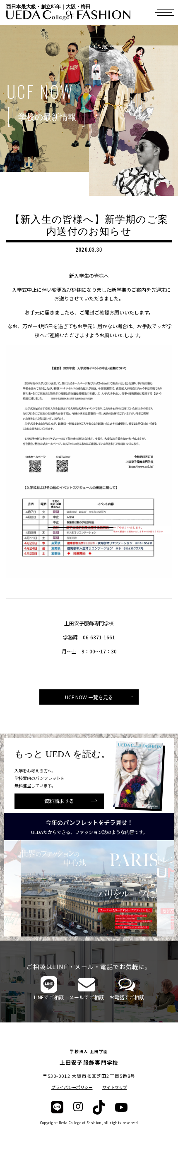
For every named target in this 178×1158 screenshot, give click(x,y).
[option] (89, 888)
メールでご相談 (86, 997)
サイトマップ (114, 1087)
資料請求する (59, 800)
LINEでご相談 (49, 997)
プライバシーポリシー (72, 1087)
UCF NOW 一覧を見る (89, 697)
